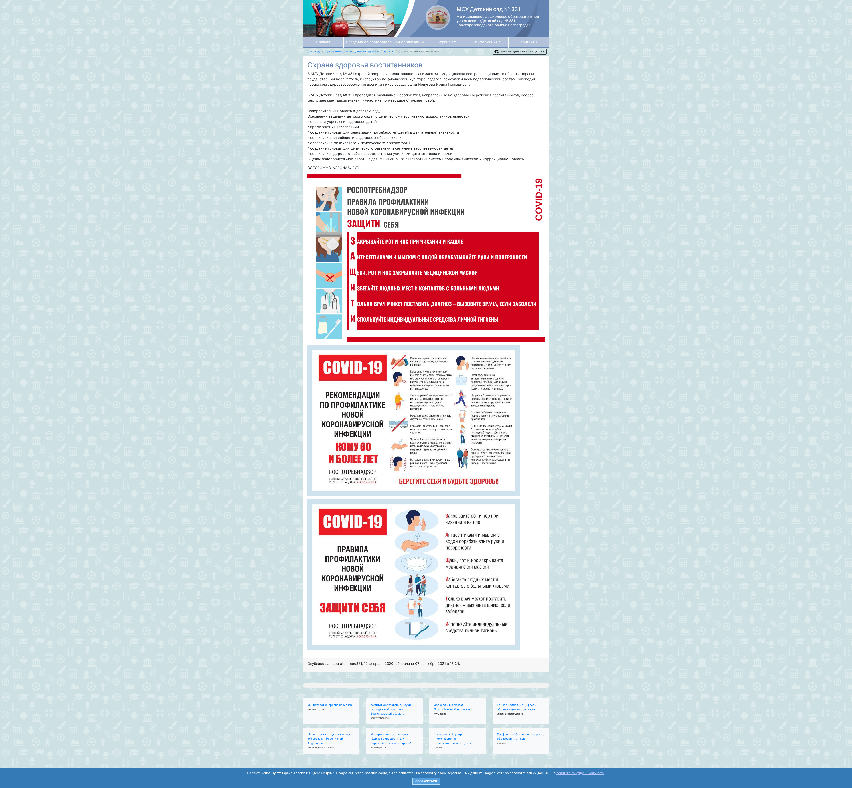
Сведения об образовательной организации (385, 42)
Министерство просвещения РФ (329, 705)
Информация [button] (486, 42)
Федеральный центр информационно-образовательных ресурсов (453, 739)
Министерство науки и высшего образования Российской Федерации (329, 739)
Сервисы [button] (445, 42)
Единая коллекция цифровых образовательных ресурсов (517, 707)
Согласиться (426, 781)
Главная (323, 42)
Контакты (529, 42)
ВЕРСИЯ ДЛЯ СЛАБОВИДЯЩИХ (523, 51)
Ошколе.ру (313, 51)
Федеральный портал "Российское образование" (452, 707)
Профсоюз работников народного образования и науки (520, 736)
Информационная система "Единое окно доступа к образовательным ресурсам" (391, 739)
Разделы (388, 51)
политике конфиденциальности (580, 773)
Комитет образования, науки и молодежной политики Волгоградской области (392, 709)
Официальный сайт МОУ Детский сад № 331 (352, 51)
